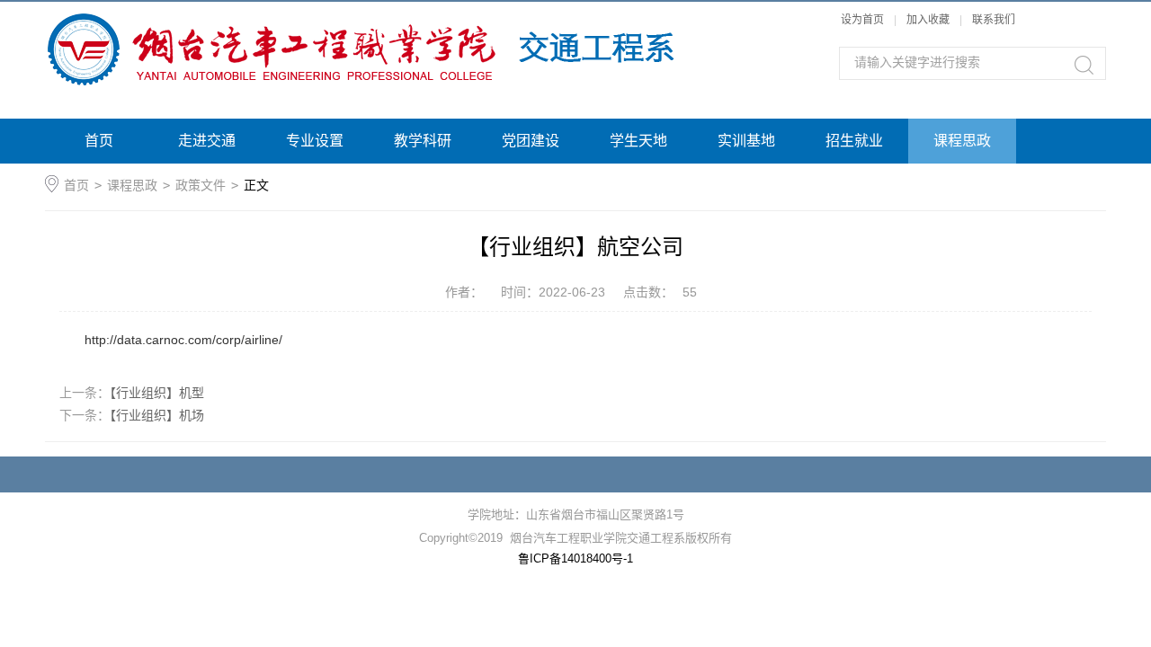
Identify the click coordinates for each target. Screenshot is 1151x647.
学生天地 (638, 140)
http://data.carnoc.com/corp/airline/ (183, 339)
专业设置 (315, 140)
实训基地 (746, 140)
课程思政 (962, 140)
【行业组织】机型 (157, 393)
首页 (99, 140)
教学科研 (422, 140)
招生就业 (854, 140)
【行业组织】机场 (157, 415)
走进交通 (207, 140)
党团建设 (530, 140)
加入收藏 (928, 19)
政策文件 (200, 185)
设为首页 (862, 19)
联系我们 (993, 19)
